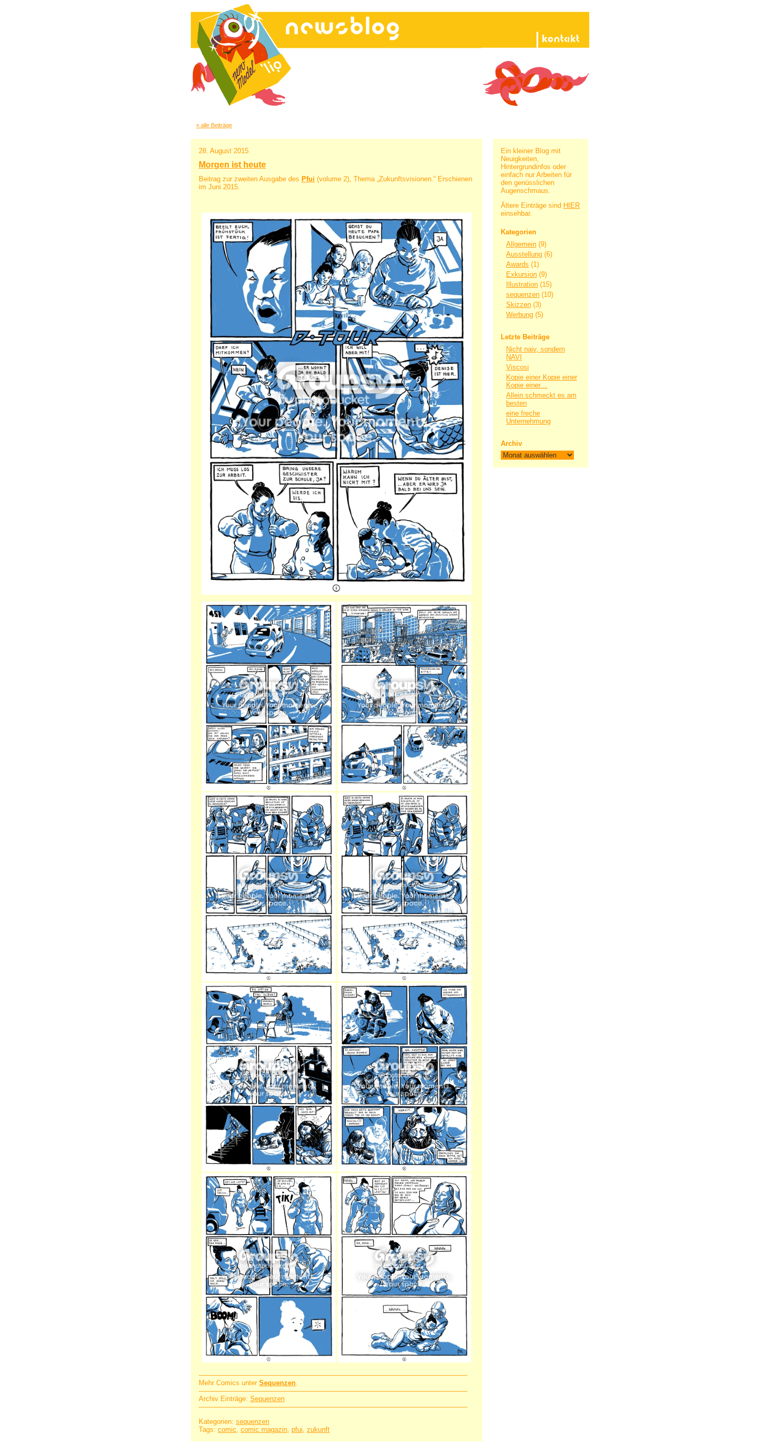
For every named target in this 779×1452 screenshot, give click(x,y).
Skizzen (518, 305)
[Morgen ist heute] (336, 404)
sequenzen (522, 294)
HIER (571, 205)
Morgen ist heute (232, 164)
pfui (297, 1429)
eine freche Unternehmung (528, 417)
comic (227, 1429)
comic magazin (264, 1429)
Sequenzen (267, 1399)
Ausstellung (524, 254)
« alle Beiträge (214, 125)
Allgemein (521, 244)
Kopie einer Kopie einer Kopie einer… (541, 381)
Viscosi (517, 367)
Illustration (522, 284)
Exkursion (521, 274)
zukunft (318, 1429)
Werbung (519, 315)
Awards (517, 264)
